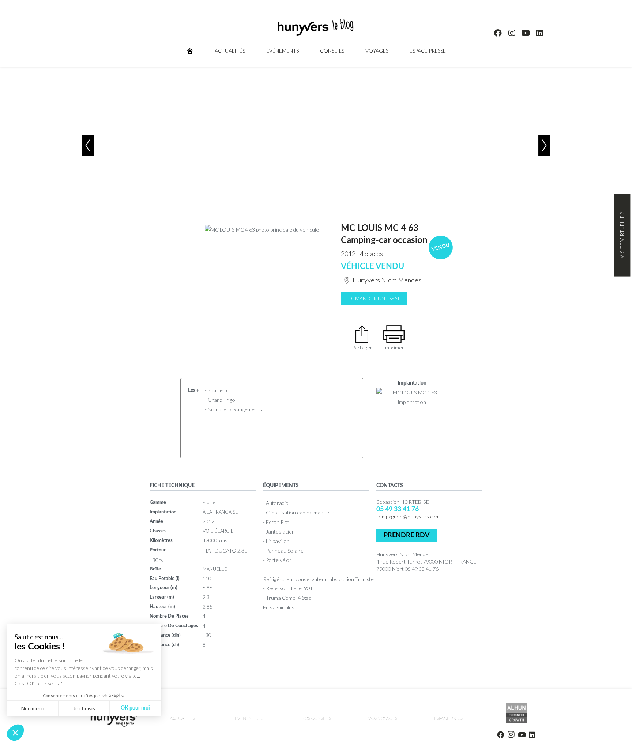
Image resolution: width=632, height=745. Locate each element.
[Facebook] (498, 33)
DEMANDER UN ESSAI (373, 298)
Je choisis (84, 708)
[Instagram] (512, 33)
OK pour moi (135, 708)
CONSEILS (332, 51)
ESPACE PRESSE (428, 51)
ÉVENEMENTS (249, 718)
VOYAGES (376, 51)
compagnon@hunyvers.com (408, 516)
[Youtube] (526, 33)
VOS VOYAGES (382, 718)
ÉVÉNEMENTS (282, 51)
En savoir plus (278, 607)
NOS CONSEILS (316, 718)
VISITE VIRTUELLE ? (622, 235)
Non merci (32, 708)
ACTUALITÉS (230, 51)
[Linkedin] (539, 33)
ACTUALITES (182, 718)
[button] (15, 732)
